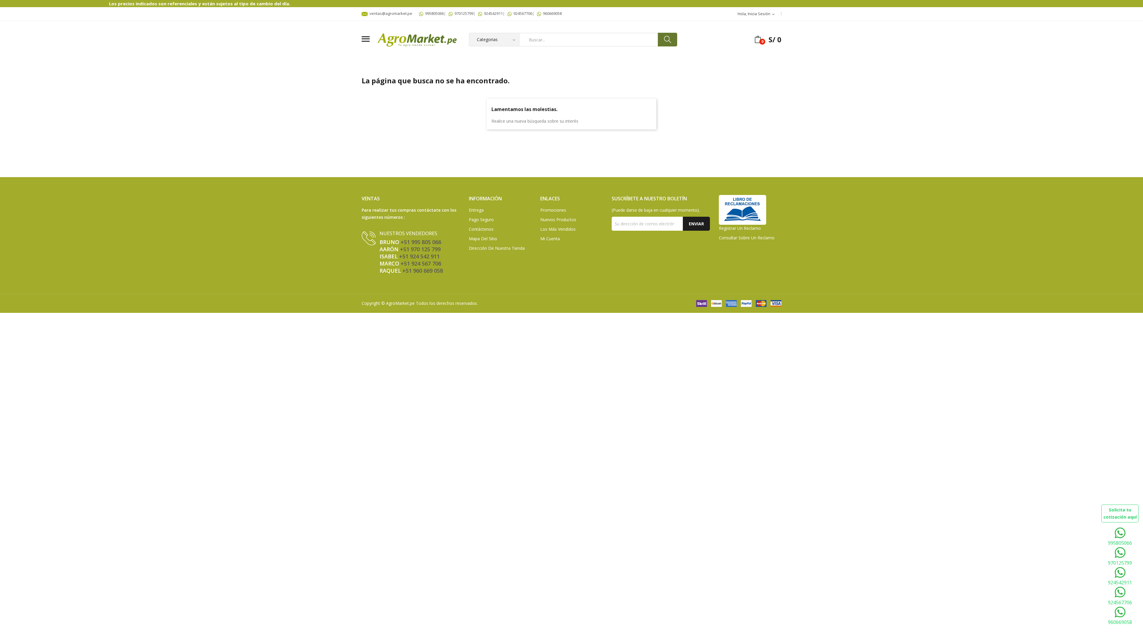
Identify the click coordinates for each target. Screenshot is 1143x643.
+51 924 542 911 (419, 256)
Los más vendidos (558, 229)
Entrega (476, 210)
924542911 (492, 13)
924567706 (522, 13)
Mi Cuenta (550, 238)
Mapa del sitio (483, 238)
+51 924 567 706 (421, 263)
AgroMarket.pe (400, 303)
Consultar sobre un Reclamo (747, 238)
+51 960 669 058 (422, 270)
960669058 (551, 13)
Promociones (553, 210)
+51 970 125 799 (420, 249)
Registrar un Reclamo (740, 228)
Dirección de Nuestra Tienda (497, 248)
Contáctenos (481, 229)
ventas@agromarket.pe (390, 13)
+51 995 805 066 (421, 242)
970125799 (463, 13)
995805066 (433, 13)
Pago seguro (481, 219)
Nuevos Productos (558, 219)
